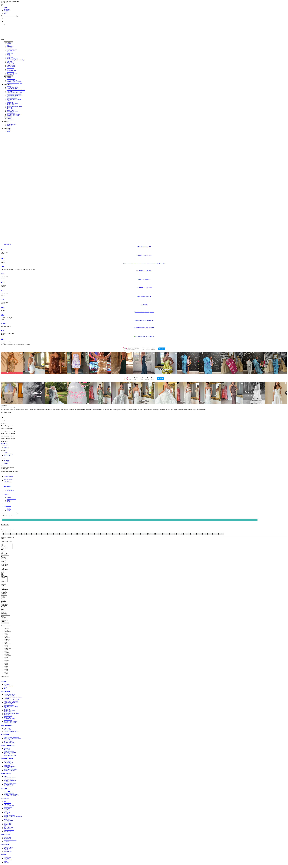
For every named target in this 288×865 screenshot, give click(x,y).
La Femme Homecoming (9, 766)
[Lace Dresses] (5, 554)
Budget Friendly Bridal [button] (6, 725)
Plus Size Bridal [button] (5, 734)
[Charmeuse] (3, 584)
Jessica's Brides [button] (7, 486)
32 (108, 534)
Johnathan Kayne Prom (9, 815)
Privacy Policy (7, 455)
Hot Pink (7, 652)
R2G (5, 826)
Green (6, 633)
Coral (6, 661)
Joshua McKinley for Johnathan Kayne (13, 816)
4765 (2, 299)
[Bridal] (7, 544)
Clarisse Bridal (7, 730)
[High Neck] (4, 600)
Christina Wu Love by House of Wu (12, 738)
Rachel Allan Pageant (9, 784)
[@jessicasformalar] (124, 348)
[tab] (145, 486)
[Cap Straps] (4, 617)
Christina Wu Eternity (9, 705)
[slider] (258, 520)
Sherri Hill (6, 862)
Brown (6, 667)
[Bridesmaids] (7, 545)
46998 (2, 315)
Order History (7, 461)
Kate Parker (6, 817)
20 (73, 534)
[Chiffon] (3, 585)
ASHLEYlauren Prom (9, 805)
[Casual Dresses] (7, 546)
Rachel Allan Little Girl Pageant (11, 795)
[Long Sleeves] (5, 613)
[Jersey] (3, 588)
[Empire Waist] (4, 605)
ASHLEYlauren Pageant (9, 777)
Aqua (6, 636)
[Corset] (5, 561)
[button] (8, 42)
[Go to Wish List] (2, 4)
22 (79, 534)
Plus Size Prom (7, 803)
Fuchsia (7, 654)
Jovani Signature (7, 781)
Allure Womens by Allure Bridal (11, 737)
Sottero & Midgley (8, 720)
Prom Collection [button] (5, 798)
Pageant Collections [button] (6, 773)
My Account (7, 9)
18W (129, 534)
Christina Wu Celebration (10, 752)
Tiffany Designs (7, 831)
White (6, 673)
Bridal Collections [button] (5, 691)
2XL (221, 534)
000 (6, 534)
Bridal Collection (8, 481)
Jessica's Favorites (8, 847)
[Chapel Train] (4, 593)
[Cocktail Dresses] (7, 548)
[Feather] (3, 587)
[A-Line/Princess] (4, 604)
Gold (6, 666)
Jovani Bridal (7, 709)
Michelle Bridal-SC (8, 741)
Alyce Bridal (7, 728)
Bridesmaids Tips (8, 851)
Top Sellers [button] (3, 854)
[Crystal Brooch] (4, 581)
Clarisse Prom (7, 808)
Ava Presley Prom (8, 807)
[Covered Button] (5, 564)
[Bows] (4, 580)
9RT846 (3, 323)
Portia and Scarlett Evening (10, 840)
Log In (5, 13)
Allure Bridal (7, 698)
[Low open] (5, 568)
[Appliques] (4, 577)
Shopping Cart (7, 10)
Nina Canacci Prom (8, 820)
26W (157, 534)
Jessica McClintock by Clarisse (11, 731)
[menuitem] (145, 8)
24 (84, 534)
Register (6, 12)
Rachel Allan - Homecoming (10, 767)
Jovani (5, 861)
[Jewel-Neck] (4, 601)
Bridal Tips (6, 850)
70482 (2, 308)
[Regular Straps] (4, 619)
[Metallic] (2, 572)
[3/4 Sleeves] (5, 612)
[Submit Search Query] (17, 513)
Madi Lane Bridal (8, 712)
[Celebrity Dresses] (5, 559)
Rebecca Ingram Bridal (9, 718)
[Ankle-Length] (4, 591)
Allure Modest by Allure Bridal (11, 701)
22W (143, 534)
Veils (5, 688)
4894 (2, 249)
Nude (6, 664)
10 (43, 534)
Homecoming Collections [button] (7, 758)
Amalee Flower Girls (9, 751)
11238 (2, 258)
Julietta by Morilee (8, 739)
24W (150, 534)
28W (164, 534)
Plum (6, 657)
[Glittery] (2, 571)
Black (6, 669)
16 (61, 534)
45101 (2, 339)
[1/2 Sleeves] (5, 611)
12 (49, 534)
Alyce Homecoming (8, 762)
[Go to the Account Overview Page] (1, 5)
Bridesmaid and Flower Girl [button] (8, 745)
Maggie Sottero (7, 717)
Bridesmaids (7, 748)
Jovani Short (7, 765)
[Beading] (4, 579)
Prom (5, 801)
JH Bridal (6, 707)
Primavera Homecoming (9, 770)
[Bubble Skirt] (5, 557)
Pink (6, 651)
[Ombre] (2, 574)
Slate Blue (7, 640)
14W (114, 534)
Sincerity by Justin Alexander (10, 721)
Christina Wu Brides (8, 703)
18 (67, 534)
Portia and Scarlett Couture (10, 783)
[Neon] (2, 573)
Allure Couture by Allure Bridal (11, 699)
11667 (2, 291)
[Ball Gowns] (5, 551)
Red (6, 658)
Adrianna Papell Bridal (9, 695)
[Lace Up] (5, 566)
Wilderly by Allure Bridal (10, 722)
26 (90, 534)
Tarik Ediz (6, 841)
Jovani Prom (7, 809)
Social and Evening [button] (5, 834)
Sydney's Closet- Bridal (9, 742)
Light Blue (7, 639)
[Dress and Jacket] (5, 553)
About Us (6, 452)
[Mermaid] (4, 607)
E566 (2, 266)
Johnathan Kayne (8, 859)
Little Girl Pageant (8, 479)
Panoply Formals (8, 821)
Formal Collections (8, 476)
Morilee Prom (7, 819)
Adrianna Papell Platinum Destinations (13, 697)
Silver (6, 672)
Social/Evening (7, 837)
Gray (6, 670)
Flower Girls (7, 749)
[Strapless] (4, 621)
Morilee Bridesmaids (8, 753)
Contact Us (6, 447)
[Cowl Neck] (4, 597)
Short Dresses (7, 761)
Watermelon (8, 655)
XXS (186, 534)
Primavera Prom (7, 824)
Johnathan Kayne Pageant (10, 780)
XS (192, 534)
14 (55, 534)
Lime (6, 634)
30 (102, 534)
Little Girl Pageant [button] (5, 788)
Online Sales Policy (8, 454)
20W (136, 534)
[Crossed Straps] (5, 565)
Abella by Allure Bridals (9, 694)
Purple (6, 645)
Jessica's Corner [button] (5, 844)
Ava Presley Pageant (8, 779)
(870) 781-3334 (4, 443)
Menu (2, 39)
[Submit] (17, 16)
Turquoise (7, 637)
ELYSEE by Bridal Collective (11, 706)
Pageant (5, 776)
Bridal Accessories (8, 685)
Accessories (6, 684)
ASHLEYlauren (7, 857)
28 (96, 534)
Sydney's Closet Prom (9, 830)
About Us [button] (6, 494)
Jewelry (5, 687)
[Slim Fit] (4, 608)
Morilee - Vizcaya (8, 716)
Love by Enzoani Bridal (9, 710)
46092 (2, 330)
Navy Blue (7, 643)
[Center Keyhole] (5, 560)
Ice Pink (7, 649)
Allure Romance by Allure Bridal (11, 702)
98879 (2, 282)
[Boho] (5, 552)
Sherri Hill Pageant (8, 785)
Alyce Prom (6, 804)
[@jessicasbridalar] (126, 378)
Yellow (7, 628)
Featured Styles (7, 244)
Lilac (6, 646)
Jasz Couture (7, 812)
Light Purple (8, 648)
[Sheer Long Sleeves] (5, 614)
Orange (7, 660)
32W (178, 534)
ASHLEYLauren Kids (9, 793)
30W (171, 534)
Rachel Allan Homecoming (10, 769)
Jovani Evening (7, 838)
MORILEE (6, 714)
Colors (5, 811)
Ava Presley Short (8, 763)
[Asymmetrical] (4, 592)
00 (12, 534)
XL (214, 534)
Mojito (6, 630)
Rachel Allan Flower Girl (10, 755)
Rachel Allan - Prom (8, 827)
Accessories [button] (3, 681)
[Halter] (4, 599)
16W (121, 534)
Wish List (6, 7)
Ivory (6, 663)
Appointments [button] (7, 506)
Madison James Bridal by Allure (11, 713)
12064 (2, 274)
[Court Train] (4, 594)
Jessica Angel (7, 813)
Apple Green (8, 631)
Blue (6, 642)
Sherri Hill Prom (7, 828)
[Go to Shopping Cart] (1, 4)
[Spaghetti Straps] (4, 620)
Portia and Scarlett (8, 823)
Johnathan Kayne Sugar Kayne (11, 794)
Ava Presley (6, 858)
